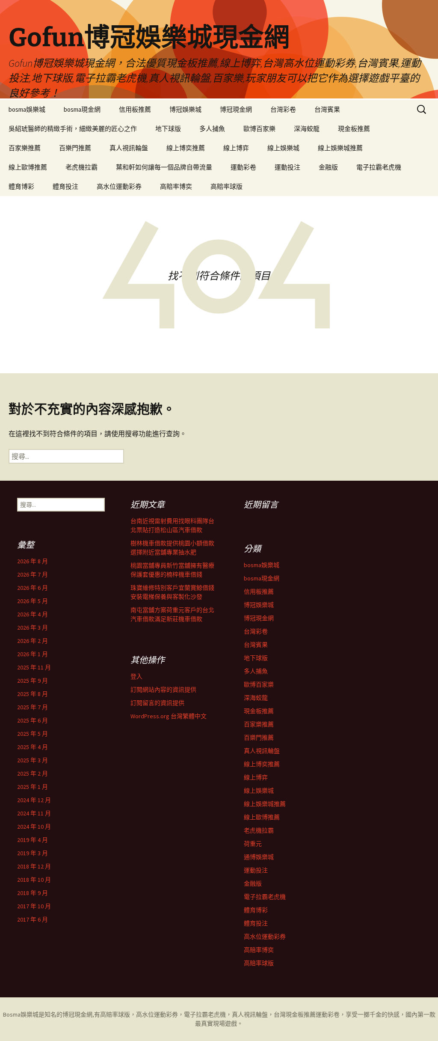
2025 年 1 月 (32, 787)
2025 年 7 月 (32, 707)
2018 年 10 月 (34, 879)
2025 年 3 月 (32, 760)
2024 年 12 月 (34, 800)
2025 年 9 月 (32, 680)
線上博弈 (236, 148)
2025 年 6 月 (32, 720)
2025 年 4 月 (32, 747)
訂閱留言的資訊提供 (157, 703)
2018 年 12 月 (34, 866)
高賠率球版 (226, 186)
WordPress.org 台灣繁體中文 (168, 716)
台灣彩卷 (283, 109)
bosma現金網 (82, 109)
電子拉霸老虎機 (378, 167)
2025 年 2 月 (32, 773)
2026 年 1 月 (32, 654)
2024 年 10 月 (34, 826)
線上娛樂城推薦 (340, 148)
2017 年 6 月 (32, 919)
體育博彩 (21, 186)
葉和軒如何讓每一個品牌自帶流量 (164, 167)
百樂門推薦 (75, 148)
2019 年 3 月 (32, 853)
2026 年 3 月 (32, 627)
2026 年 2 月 (32, 641)
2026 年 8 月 (32, 561)
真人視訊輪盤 (129, 148)
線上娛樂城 (283, 148)
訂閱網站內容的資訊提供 (163, 689)
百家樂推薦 (25, 148)
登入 (136, 676)
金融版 (328, 167)
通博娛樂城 (259, 857)
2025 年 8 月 (32, 694)
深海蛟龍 (307, 129)
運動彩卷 (243, 167)
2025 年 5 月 (32, 734)
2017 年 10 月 (34, 906)
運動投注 (287, 167)
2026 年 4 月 (32, 614)
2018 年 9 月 (32, 893)
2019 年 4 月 (32, 840)
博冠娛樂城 (185, 109)
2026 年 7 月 (32, 574)
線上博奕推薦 (185, 148)
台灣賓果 (327, 109)
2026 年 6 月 (32, 588)
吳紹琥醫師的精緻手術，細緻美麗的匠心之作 (73, 129)
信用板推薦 (135, 109)
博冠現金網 (236, 109)
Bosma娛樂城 (20, 1014)
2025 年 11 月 (34, 667)
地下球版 (168, 129)
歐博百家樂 (259, 129)
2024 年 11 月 (34, 813)
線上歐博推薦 (28, 167)
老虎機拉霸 (81, 167)
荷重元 (253, 844)
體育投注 (65, 186)
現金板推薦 (354, 129)
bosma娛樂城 (27, 109)
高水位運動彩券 (119, 186)
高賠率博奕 (176, 186)
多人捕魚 (212, 129)
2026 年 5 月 (32, 601)
